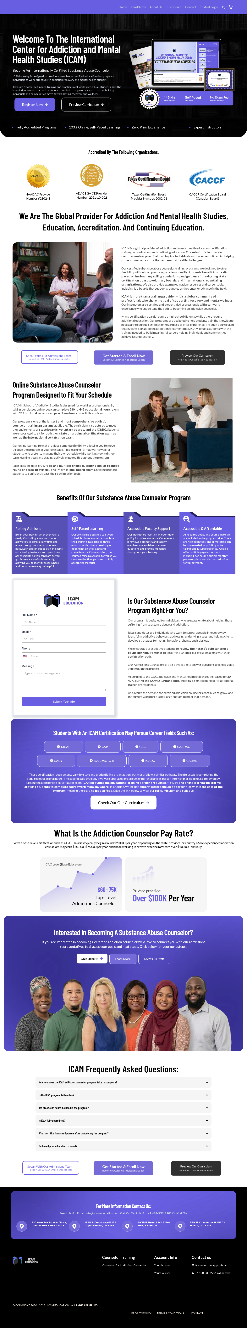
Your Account (162, 1265)
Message (28, 666)
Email (26, 631)
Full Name (29, 614)
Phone (26, 648)
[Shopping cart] (231, 7)
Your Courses (162, 1272)
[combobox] (26, 656)
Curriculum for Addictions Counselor (124, 1265)
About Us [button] (156, 7)
